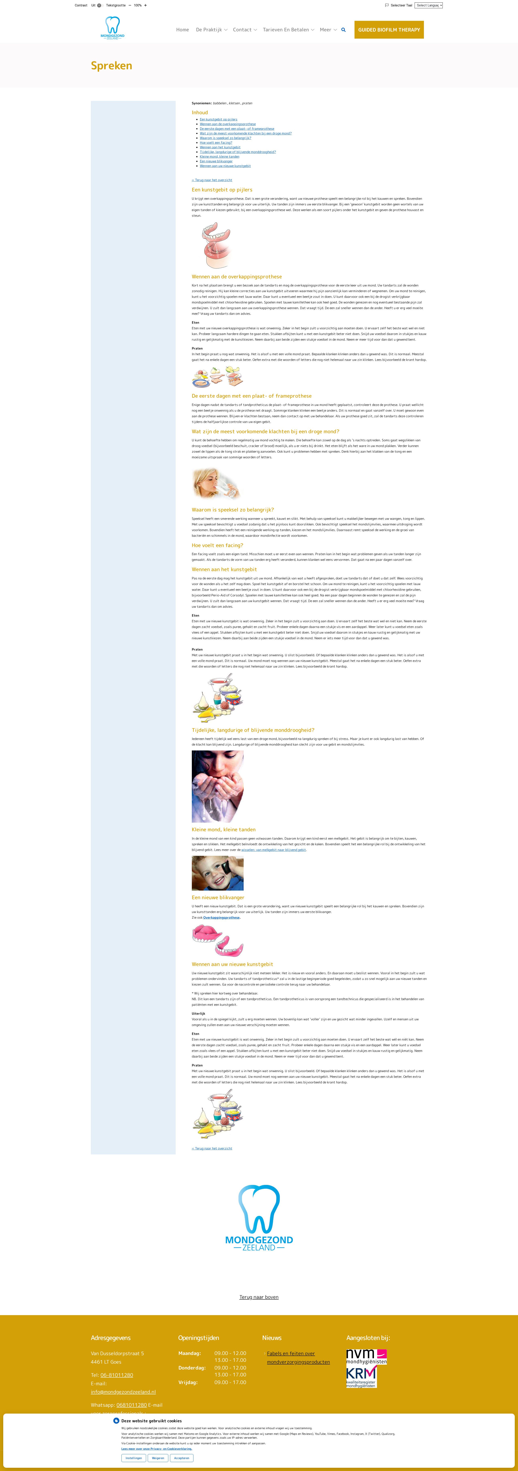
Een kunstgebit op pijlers (218, 119)
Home (182, 29)
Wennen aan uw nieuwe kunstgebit (225, 166)
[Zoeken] (343, 29)
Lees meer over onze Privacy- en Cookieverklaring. (156, 1449)
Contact (242, 29)
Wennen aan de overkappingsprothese (228, 124)
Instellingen (134, 1458)
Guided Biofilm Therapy (389, 29)
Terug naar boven (259, 1296)
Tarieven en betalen (286, 29)
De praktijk (209, 29)
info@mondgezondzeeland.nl (123, 1391)
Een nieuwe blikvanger (216, 161)
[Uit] (100, 5)
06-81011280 (117, 1375)
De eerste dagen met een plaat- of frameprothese (237, 128)
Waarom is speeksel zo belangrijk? (225, 138)
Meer (325, 29)
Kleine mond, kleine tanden (219, 156)
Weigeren (158, 1458)
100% (138, 5)
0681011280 (132, 1404)
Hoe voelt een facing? (216, 142)
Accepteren (181, 1458)
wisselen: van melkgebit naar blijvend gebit (273, 850)
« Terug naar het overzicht (212, 180)
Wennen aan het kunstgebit (220, 147)
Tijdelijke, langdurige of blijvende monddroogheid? (238, 152)
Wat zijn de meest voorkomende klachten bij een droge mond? (246, 133)
